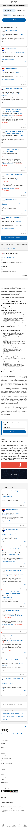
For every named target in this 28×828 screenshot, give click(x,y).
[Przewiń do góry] (25, 726)
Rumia (8, 716)
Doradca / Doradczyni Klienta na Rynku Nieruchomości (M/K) (14, 132)
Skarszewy (5, 719)
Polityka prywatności (5, 800)
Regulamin (3, 797)
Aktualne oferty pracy (8, 464)
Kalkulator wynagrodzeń (4, 744)
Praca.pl (2, 244)
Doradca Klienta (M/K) (11, 30)
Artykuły (3, 760)
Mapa (16, 259)
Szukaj (15, 19)
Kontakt (3, 774)
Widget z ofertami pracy (6, 763)
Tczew (12, 716)
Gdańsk (16, 244)
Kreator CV (3, 747)
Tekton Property (5, 92)
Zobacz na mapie (14, 474)
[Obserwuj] (25, 41)
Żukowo (17, 713)
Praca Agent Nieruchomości (13, 706)
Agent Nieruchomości (11, 48)
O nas (2, 771)
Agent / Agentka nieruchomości (14, 174)
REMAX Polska (5, 52)
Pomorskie (11, 244)
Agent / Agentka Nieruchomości (14, 88)
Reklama (3, 779)
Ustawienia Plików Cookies (7, 802)
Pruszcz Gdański (6, 713)
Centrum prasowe (5, 777)
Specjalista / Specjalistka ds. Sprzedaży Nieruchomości (13, 110)
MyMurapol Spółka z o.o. (7, 34)
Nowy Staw (20, 716)
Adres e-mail (7, 427)
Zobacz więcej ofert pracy (14, 238)
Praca (7, 244)
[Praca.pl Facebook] (6, 734)
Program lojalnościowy (6, 758)
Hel (16, 716)
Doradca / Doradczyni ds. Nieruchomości (12, 150)
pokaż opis (23, 44)
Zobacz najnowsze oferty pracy (9, 248)
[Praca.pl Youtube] (21, 734)
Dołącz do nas (4, 782)
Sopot (12, 713)
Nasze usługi (4, 755)
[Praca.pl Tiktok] (9, 734)
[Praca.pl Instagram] (13, 734)
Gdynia (21, 713)
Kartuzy (4, 716)
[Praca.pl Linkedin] (2, 734)
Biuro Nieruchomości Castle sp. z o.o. (10, 153)
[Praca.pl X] (17, 734)
